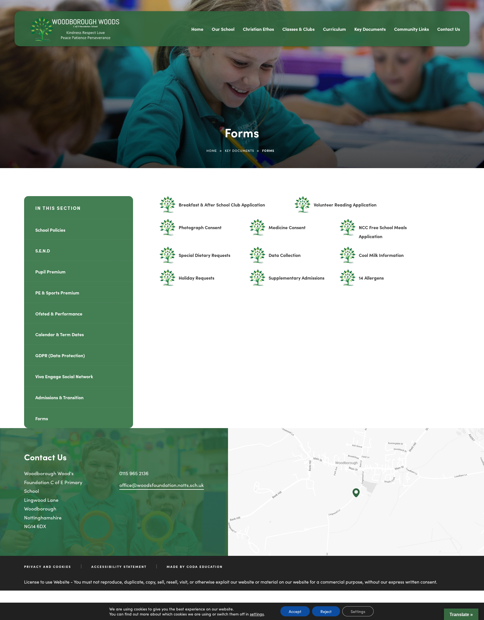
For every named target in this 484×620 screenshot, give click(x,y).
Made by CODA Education (195, 566)
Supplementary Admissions (296, 280)
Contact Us (448, 29)
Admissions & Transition (59, 397)
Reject (326, 611)
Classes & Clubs (298, 29)
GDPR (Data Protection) (60, 355)
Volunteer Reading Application (345, 207)
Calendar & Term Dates (59, 334)
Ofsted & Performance (58, 313)
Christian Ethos (258, 29)
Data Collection (285, 257)
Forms (41, 418)
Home (197, 29)
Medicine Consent (287, 230)
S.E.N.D (42, 250)
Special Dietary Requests (204, 257)
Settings (358, 611)
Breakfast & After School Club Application (222, 207)
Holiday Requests (196, 280)
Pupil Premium (50, 271)
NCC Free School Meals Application (383, 232)
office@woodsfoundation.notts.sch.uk (161, 484)
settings (257, 613)
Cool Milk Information (381, 257)
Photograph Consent (200, 230)
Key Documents (370, 29)
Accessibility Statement (118, 566)
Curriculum (334, 29)
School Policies (50, 230)
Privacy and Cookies (47, 566)
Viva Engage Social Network (64, 376)
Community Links (411, 29)
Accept (295, 611)
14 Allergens (371, 280)
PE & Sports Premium (57, 292)
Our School (223, 29)
